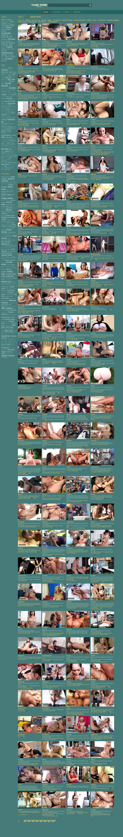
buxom (43, 70)
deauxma (49, 815)
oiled (58, 97)
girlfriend (3, 117)
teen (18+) (5, 164)
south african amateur (80, 20)
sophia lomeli (99, 499)
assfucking (9, 74)
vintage (3, 168)
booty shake (60, 69)
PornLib (8, 41)
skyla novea (25, 474)
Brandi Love (10, 215)
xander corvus (103, 661)
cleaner (31, 605)
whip (96, 259)
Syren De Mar (6, 344)
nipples (12, 142)
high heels (7, 122)
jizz (15, 127)
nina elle (73, 553)
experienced (45, 499)
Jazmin (3, 262)
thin (24, 737)
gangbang (4, 116)
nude (2, 144)
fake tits (12, 109)
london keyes (99, 688)
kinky (2, 128)
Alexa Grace (4, 185)
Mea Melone (11, 303)
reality (12, 151)
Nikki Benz (10, 314)
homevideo (4, 123)
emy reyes (105, 153)
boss (101, 552)
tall (55, 46)
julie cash (73, 181)
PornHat (11, 39)
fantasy (3, 111)
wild (9, 169)
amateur (4, 70)
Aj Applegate (4, 183)
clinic (54, 177)
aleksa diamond (50, 581)
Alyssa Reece (10, 193)
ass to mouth (96, 97)
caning (106, 258)
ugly (92, 815)
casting (3, 90)
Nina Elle (7, 316)
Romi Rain (9, 327)
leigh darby (82, 528)
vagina (56, 206)
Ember (14, 246)
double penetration (6, 105)
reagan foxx (74, 580)
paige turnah (26, 125)
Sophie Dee (4, 342)
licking (9, 130)
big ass (8, 77)
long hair (9, 132)
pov (10, 149)
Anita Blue (9, 204)
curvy (13, 100)
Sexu (11, 45)
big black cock (75, 44)
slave (109, 258)
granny (56, 525)
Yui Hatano (4, 357)
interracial (4, 127)
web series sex (42, 22)
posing (106, 178)
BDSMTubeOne (5, 21)
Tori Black (12, 348)
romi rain (25, 234)
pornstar (5, 149)
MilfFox (11, 35)
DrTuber (4, 23)
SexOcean (4, 45)
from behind (86, 257)
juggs (102, 98)
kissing (6, 128)
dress (107, 389)
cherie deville (99, 739)
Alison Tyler (5, 191)
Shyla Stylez (4, 341)
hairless (80, 552)
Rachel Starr (4, 321)
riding (8, 153)
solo (10, 158)
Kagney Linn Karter (6, 278)
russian (3, 154)
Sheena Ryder (12, 339)
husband (3, 125)
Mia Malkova (6, 305)
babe (14, 74)
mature (14, 135)
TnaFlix (9, 47)
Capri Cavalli (10, 222)
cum (7, 96)
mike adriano (74, 339)
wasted (94, 20)
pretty (14, 149)
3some (10, 68)
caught (70, 97)
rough (12, 153)
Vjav (2, 56)
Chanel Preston (11, 226)
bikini (37, 604)
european (7, 108)
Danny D (5, 244)
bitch (26, 70)
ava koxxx (98, 365)
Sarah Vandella (10, 332)
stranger (31, 552)
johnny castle (81, 714)
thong (22, 659)
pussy (7, 151)
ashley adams (50, 152)
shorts (34, 658)
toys (5, 166)
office (67, 501)
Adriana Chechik (7, 180)
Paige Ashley (5, 317)
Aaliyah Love (5, 177)
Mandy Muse (4, 300)
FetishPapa (5, 25)
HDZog (3, 29)
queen (72, 579)
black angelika (103, 152)
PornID (3, 41)
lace (39, 525)
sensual (14, 154)
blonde (8, 83)
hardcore (11, 119)
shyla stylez (49, 339)
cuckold (3, 96)
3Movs (3, 20)
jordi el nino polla (51, 394)
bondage (11, 86)
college (8, 91)
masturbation (6, 135)
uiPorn (13, 49)
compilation (4, 93)
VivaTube (11, 55)
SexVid (3, 47)
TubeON (3, 49)
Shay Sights (4, 339)
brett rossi (98, 661)
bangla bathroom (32, 22)
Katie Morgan (8, 279)
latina (10, 128)
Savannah (5, 336)
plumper (32, 764)
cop (73, 97)
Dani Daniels (6, 242)
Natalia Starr (4, 312)
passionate (4, 147)
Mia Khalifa (4, 304)
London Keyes (9, 296)
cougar (10, 93)
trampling (54, 363)
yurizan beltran (104, 154)
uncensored (11, 166)
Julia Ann (10, 276)
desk (22, 335)
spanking (3, 159)
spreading (52, 46)
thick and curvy (36, 20)
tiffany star (98, 46)
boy (102, 737)
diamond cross (99, 153)
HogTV (8, 29)
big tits (11, 81)
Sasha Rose (4, 334)
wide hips (43, 20)
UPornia (4, 51)
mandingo (75, 234)
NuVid (3, 37)
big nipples (102, 97)
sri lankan (104, 206)
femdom (8, 113)
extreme (105, 233)
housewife (44, 789)
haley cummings (75, 661)
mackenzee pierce (75, 392)
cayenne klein (110, 152)
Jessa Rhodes (11, 264)
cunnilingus (4, 100)
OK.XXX (9, 37)
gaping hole (61, 419)
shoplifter (77, 97)
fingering (4, 114)
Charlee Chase (5, 227)
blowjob (4, 86)
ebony (9, 106)
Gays (67, 12)
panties (11, 145)
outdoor (6, 145)
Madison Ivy (13, 298)
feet (9, 111)
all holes (22, 685)
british (6, 88)
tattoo (14, 162)
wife (6, 169)
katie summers (74, 259)
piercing (10, 147)
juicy (72, 150)
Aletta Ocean (12, 183)
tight (11, 164)
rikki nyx (24, 814)
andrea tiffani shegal (27, 688)
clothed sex (109, 470)
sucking (9, 162)
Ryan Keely (4, 329)
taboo (102, 472)
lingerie (3, 132)
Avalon (3, 215)
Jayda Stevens (8, 258)
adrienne (98, 152)
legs (14, 128)
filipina (83, 684)
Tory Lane (4, 350)
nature (3, 142)
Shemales (76, 12)
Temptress (5, 348)
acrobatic (23, 70)
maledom (50, 659)
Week (38, 17)
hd (2, 122)
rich (19, 150)
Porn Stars (56, 12)
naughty (7, 142)
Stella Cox (10, 342)
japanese (11, 127)
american (11, 70)
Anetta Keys (9, 196)
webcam (8, 168)
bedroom (23, 284)
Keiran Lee (6, 281)
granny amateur (22, 22)
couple (14, 93)
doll (70, 633)
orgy (2, 145)
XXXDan (9, 59)
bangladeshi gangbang (113, 20)
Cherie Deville (6, 231)
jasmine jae (98, 609)
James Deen (6, 255)
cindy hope (93, 153)
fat (6, 111)
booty (2, 88)
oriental (35, 98)
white (2, 169)
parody (45, 150)
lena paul (55, 635)
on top (35, 472)
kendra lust (25, 313)
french (38, 685)
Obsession (12, 316)
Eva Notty (3, 247)
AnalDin (9, 20)
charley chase (74, 714)
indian (8, 125)
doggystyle (11, 103)
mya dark (49, 208)
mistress (47, 363)
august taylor (50, 179)
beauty (3, 77)
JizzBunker (6, 33)
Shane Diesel (10, 338)
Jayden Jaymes (9, 260)
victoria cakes (26, 73)
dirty (5, 103)
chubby (13, 90)
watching (111, 712)
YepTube (4, 60)
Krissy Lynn (5, 287)
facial (7, 109)
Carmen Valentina (6, 224)
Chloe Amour (12, 232)
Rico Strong (8, 325)
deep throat (8, 101)
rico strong (25, 99)
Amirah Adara (6, 195)
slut (11, 156)
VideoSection (7, 53)
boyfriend (54, 205)
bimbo (101, 123)
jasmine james (99, 392)
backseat (25, 579)
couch (63, 205)
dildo (2, 103)
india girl (89, 20)
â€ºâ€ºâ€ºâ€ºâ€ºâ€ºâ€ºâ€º (40, 820)
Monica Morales (11, 310)
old (6, 144)
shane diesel (74, 73)
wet (13, 168)
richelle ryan (50, 234)
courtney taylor (74, 470)
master (54, 659)
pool (31, 812)
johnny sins (49, 635)
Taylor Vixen (7, 346)
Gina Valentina (12, 251)
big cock (11, 80)
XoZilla (12, 57)
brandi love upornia (67, 20)
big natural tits (5, 81)
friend (23, 312)
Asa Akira (9, 208)
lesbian (3, 130)
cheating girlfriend (52, 22)
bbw (9, 75)
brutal (49, 362)
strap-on (10, 161)
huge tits (11, 123)
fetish (13, 113)
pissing (14, 147)
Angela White (7, 198)
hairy (14, 117)
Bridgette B (5, 217)
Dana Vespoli (11, 240)
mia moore (49, 688)
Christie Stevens (5, 234)
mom (12, 139)
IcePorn (3, 31)
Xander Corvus (7, 355)
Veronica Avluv (9, 353)
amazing (95, 417)
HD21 (3, 27)
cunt (9, 100)
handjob (4, 119)
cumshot (8, 98)
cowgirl (3, 94)
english (14, 106)
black (3, 83)
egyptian (68, 45)
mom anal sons (56, 20)
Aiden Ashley (12, 181)
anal (2, 72)
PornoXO (4, 43)
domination (4, 105)
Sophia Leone (12, 341)
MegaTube (4, 35)
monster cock (4, 140)
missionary (8, 137)
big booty (27, 20)
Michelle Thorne (11, 306)
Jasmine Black (5, 257)
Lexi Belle (3, 292)
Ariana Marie (5, 206)
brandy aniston (26, 286)
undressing (80, 813)
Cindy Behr (8, 236)
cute (2, 101)
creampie (13, 94)
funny (9, 114)
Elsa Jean (9, 246)
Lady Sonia (9, 288)
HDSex (8, 27)
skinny (8, 156)
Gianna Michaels (5, 249)
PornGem (4, 39)
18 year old (4, 68)
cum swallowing (32, 550)
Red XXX (8, 323)
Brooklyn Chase (6, 221)
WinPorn (7, 56)
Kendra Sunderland (9, 285)
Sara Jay (9, 331)
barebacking (4, 75)
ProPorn (12, 43)
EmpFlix (9, 23)
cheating (8, 90)
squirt (8, 159)
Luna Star (5, 298)
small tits (22, 150)
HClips (12, 25)
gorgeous (68, 124)
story (34, 526)
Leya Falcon (9, 294)
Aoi (14, 204)
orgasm (12, 144)
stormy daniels (26, 337)
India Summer (6, 253)
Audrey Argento (6, 212)
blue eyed (95, 309)
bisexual (55, 258)
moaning (3, 139)
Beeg (12, 21)
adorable (95, 659)
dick (14, 101)
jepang (49, 20)
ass (10, 72)
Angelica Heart (5, 200)
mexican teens (102, 20)
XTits (2, 59)
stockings (4, 161)
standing (54, 150)
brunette (12, 88)
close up (3, 91)
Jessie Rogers (8, 267)
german (9, 116)
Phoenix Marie (9, 319)
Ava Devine (10, 213)
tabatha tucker (81, 73)
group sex (9, 117)
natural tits (12, 140)
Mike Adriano (7, 308)
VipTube (4, 55)
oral (8, 144)
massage (3, 133)
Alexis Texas (10, 189)
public (2, 151)
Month (32, 17)
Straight (45, 12)
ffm (55, 284)
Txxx (8, 49)
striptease (4, 162)
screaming (8, 154)
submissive (104, 309)
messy (99, 712)
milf (2, 137)
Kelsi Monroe (8, 283)
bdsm (13, 75)
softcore (6, 158)
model (8, 139)
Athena (9, 210)
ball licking (100, 417)
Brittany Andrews (11, 219)
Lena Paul (10, 290)
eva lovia (49, 286)
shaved (3, 156)
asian (7, 72)
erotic (2, 108)
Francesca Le (10, 247)
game (74, 208)
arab (70, 44)
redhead (3, 153)
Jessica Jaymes (5, 266)
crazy (8, 94)
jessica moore (99, 764)
